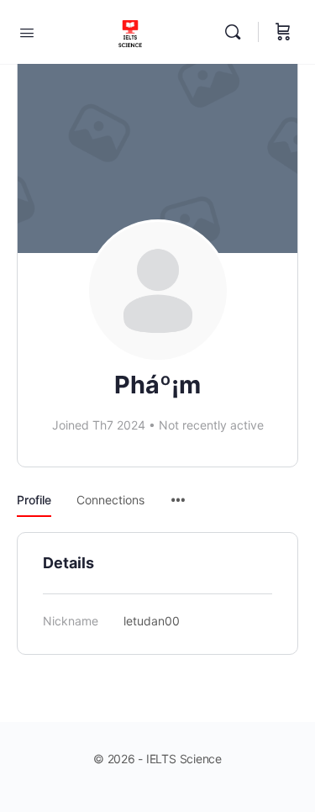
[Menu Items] (178, 492)
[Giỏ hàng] (283, 32)
